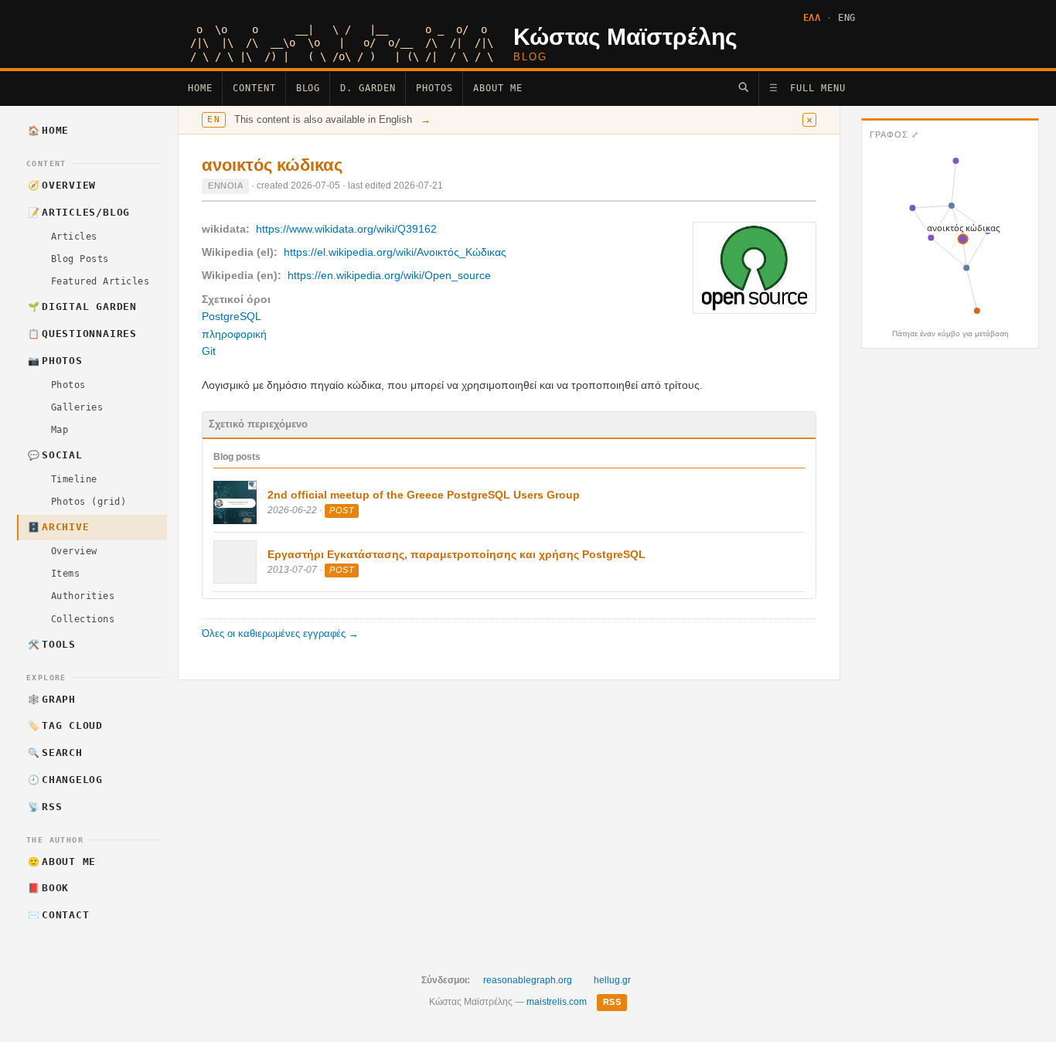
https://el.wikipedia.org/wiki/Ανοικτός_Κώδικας (395, 252)
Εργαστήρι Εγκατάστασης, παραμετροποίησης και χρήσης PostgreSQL (456, 554)
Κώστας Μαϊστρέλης (625, 36)
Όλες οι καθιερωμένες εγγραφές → (280, 633)
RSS (45, 806)
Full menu (807, 88)
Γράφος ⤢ (894, 134)
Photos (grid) (88, 501)
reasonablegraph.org (527, 980)
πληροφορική (234, 334)
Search (55, 752)
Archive (59, 527)
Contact (59, 915)
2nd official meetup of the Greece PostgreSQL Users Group (423, 495)
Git (209, 351)
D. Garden (368, 88)
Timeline (74, 479)
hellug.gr (612, 980)
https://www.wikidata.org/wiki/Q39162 (346, 229)
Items (65, 573)
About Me (498, 88)
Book (49, 888)
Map (59, 429)
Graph (52, 699)
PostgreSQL (231, 316)
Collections (82, 619)
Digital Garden (82, 306)
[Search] (743, 87)
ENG (847, 17)
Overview (62, 185)
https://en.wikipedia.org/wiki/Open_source (389, 275)
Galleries (77, 407)
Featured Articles (100, 281)
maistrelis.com (556, 1001)
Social (55, 455)
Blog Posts (80, 259)
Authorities (82, 596)
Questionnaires (82, 333)
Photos (434, 88)
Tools (52, 644)
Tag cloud (66, 725)
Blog (308, 88)
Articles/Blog (79, 212)
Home (200, 88)
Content (254, 88)
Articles (74, 236)
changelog (66, 779)
